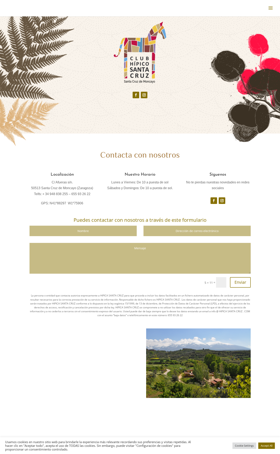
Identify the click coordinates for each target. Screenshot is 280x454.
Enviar (240, 282)
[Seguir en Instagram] (144, 95)
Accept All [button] (266, 445)
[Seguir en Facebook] (136, 95)
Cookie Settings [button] (244, 445)
